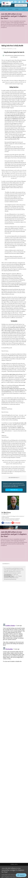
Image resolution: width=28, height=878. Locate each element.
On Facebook (7, 523)
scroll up (14, 864)
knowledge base (9, 576)
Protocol (10, 9)
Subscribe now (14, 490)
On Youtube (17, 523)
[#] (5, 5)
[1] (18, 98)
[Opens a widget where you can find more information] (21, 875)
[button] (25, 5)
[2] (3, 176)
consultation (8, 574)
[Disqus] (14, 602)
